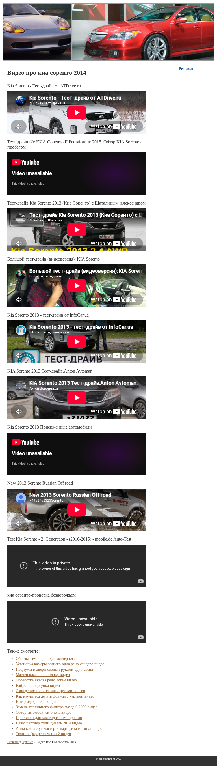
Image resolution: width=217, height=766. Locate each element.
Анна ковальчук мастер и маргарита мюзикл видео (59, 728)
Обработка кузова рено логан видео (46, 680)
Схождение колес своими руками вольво (50, 691)
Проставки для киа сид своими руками (49, 718)
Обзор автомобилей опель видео (43, 712)
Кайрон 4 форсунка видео (38, 685)
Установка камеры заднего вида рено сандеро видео (60, 664)
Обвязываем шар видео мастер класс (47, 659)
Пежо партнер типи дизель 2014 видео (49, 723)
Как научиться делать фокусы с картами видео (55, 696)
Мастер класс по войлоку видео (43, 675)
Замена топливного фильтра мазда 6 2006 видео (56, 707)
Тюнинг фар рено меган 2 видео (43, 734)
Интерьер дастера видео (36, 702)
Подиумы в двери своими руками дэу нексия (54, 669)
